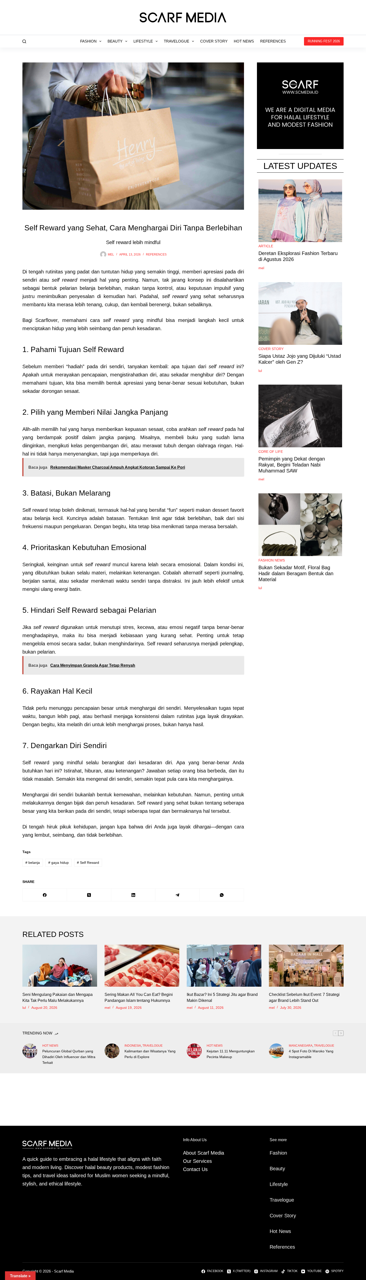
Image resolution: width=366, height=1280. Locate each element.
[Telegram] (177, 895)
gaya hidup (58, 863)
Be (273, 1168)
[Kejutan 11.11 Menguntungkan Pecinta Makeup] (194, 1050)
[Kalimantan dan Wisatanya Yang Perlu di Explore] (112, 1050)
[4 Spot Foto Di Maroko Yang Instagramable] (276, 1050)
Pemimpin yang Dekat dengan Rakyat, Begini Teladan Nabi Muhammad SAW (291, 464)
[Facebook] (45, 895)
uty (281, 1168)
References (273, 41)
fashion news (271, 560)
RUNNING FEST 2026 (324, 41)
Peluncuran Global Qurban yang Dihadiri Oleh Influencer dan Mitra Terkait (68, 1057)
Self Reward (88, 863)
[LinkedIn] (133, 895)
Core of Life (270, 452)
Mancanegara (300, 1045)
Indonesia (132, 1045)
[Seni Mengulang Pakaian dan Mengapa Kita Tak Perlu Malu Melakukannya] (59, 966)
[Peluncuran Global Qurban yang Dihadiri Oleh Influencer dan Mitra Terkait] (29, 1050)
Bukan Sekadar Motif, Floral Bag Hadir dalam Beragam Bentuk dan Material (295, 573)
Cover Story (214, 41)
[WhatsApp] (222, 895)
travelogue (152, 1045)
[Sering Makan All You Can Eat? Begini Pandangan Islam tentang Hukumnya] (142, 966)
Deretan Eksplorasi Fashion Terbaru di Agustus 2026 (298, 256)
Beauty (115, 41)
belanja (32, 863)
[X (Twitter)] (89, 895)
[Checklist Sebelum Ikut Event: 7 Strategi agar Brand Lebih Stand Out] (306, 966)
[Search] (24, 41)
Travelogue (176, 41)
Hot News (244, 41)
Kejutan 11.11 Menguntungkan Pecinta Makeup (231, 1054)
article (265, 246)
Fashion (88, 41)
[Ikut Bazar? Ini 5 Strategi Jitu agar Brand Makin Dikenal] (224, 966)
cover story (271, 349)
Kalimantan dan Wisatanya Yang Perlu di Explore (150, 1054)
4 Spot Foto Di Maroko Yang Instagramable (311, 1054)
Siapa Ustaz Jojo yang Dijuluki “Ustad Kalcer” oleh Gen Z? (299, 359)
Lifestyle (143, 41)
